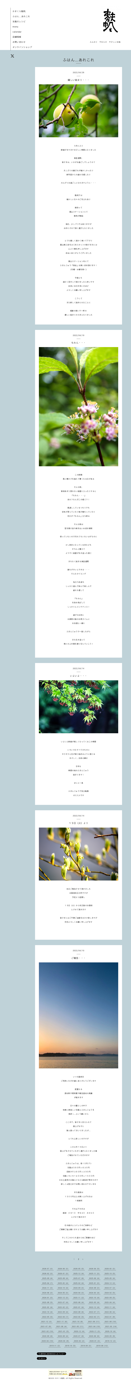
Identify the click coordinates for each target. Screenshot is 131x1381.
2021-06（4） (62, 1326)
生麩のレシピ (19, 21)
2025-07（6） (79, 1278)
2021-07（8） (46, 1326)
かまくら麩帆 (19, 11)
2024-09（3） (79, 1288)
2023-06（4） (79, 1302)
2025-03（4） (63, 1283)
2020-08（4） (63, 1336)
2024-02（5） (110, 1293)
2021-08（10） (111, 1322)
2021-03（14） (111, 1326)
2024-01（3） (48, 1298)
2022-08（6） (79, 1312)
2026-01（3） (63, 1273)
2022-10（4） (48, 1312)
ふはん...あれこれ (21, 16)
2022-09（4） (63, 1312)
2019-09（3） (86, 1346)
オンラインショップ (22, 47)
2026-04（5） (94, 1269)
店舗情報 (17, 36)
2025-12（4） (79, 1273)
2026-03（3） (110, 1269)
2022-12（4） (94, 1307)
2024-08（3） (94, 1288)
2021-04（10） (95, 1326)
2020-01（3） (95, 1341)
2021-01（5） (64, 1331)
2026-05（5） (79, 1269)
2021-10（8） (78, 1322)
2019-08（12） (102, 1346)
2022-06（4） (110, 1312)
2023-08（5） (48, 1302)
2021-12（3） (47, 1322)
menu (15, 26)
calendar (17, 31)
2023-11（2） (79, 1298)
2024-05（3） (63, 1293)
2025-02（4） (79, 1283)
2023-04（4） (110, 1302)
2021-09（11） (94, 1322)
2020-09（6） (48, 1336)
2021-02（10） (48, 1331)
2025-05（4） (110, 1278)
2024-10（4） (63, 1288)
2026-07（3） (48, 1269)
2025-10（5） (110, 1273)
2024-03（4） (94, 1293)
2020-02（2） (79, 1341)
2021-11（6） (62, 1322)
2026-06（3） (63, 1269)
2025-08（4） (63, 1278)
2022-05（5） (48, 1317)
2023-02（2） (63, 1307)
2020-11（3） (95, 1331)
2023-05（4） (94, 1302)
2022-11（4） (110, 1307)
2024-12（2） (110, 1283)
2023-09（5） (110, 1298)
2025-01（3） (94, 1283)
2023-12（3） (63, 1298)
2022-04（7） (63, 1317)
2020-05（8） (110, 1336)
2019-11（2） (55, 1346)
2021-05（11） (78, 1326)
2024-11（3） (48, 1288)
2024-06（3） (48, 1293)
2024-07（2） (110, 1288)
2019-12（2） (111, 1341)
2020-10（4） (111, 1331)
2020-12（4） (79, 1331)
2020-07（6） (79, 1336)
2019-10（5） (71, 1346)
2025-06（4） (94, 1278)
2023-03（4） (48, 1307)
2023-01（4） (79, 1307)
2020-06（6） (94, 1336)
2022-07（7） (94, 1312)
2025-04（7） (48, 1283)
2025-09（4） (48, 1278)
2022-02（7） (94, 1317)
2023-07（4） (63, 1302)
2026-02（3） (48, 1273)
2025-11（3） (94, 1273)
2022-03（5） (79, 1317)
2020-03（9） (64, 1341)
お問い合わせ (19, 42)
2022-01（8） (110, 1317)
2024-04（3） (79, 1293)
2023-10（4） (94, 1298)
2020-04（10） (48, 1341)
